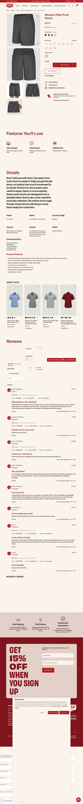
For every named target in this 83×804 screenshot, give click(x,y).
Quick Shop (14, 310)
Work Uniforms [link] (60, 5)
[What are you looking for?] (73, 6)
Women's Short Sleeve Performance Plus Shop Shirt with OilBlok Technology (69, 322)
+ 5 (37, 317)
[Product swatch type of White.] (16, 317)
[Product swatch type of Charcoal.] (30, 317)
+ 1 (54, 317)
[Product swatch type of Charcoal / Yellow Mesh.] (64, 317)
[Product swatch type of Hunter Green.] (34, 317)
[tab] (54, 360)
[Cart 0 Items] (76, 6)
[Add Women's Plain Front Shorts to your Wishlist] (37, 16)
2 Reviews (52, 326)
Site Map (10, 721)
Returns (10, 715)
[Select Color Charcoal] (49, 35)
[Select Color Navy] (52, 35)
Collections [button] (34, 5)
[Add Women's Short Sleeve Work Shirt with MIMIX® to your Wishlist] (56, 286)
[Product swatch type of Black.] (8, 318)
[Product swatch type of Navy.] (12, 317)
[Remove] (46, 65)
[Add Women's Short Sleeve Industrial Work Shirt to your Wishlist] (21, 286)
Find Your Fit (52, 71)
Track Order (11, 717)
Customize (42, 712)
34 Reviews (16, 326)
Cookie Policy (73, 737)
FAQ (9, 710)
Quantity (47, 61)
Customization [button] (46, 5)
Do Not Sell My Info (72, 736)
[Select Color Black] (45, 35)
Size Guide (74, 40)
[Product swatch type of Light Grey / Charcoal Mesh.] (68, 317)
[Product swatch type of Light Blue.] (10, 317)
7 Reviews (70, 328)
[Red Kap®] (9, 6)
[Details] (37, 43)
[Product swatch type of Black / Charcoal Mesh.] (61, 317)
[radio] (30, 356)
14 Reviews (34, 328)
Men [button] (17, 5)
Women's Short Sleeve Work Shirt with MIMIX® (50, 321)
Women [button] (25, 5)
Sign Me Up (48, 670)
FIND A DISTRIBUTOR (11, 1)
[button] (69, 6)
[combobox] (16, 378)
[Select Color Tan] (55, 35)
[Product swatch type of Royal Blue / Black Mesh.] (70, 317)
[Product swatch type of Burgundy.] (28, 317)
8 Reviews (54, 27)
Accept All (64, 712)
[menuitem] (18, 6)
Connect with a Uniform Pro (61, 100)
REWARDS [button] (68, 1)
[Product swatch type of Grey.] (32, 317)
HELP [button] (74, 1)
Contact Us (10, 708)
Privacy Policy (56, 706)
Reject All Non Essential (53, 712)
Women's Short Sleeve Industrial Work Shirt (13, 321)
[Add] (51, 65)
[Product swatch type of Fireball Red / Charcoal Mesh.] (66, 317)
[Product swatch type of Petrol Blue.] (14, 317)
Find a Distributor (49, 75)
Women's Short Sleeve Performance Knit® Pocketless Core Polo (31, 322)
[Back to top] (75, 731)
